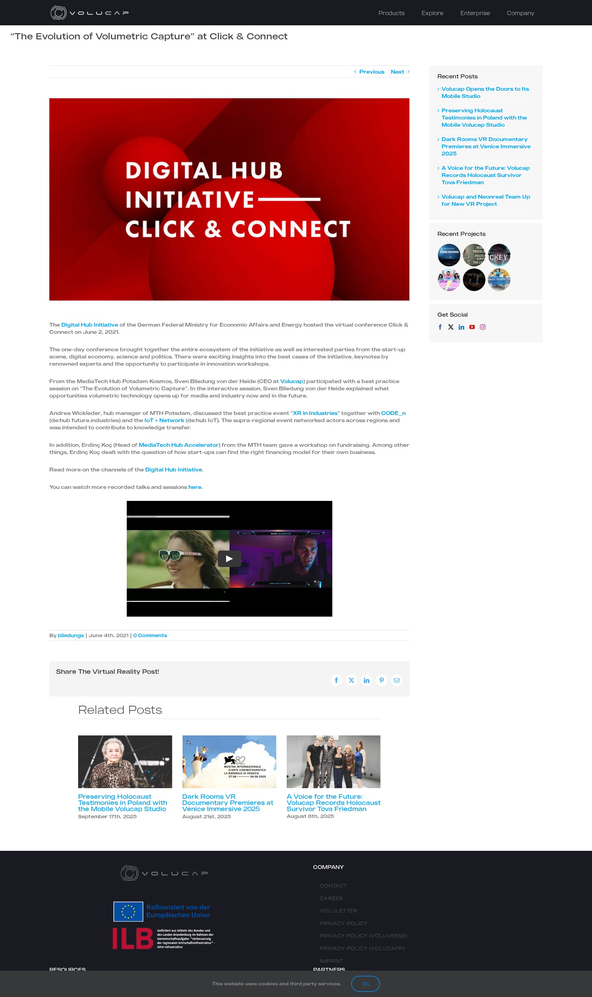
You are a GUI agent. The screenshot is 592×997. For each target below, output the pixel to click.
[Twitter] (451, 327)
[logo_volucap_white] (90, 7)
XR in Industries (315, 413)
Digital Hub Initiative (89, 324)
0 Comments (150, 635)
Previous (371, 71)
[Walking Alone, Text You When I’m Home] (474, 279)
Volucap (291, 381)
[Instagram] (482, 327)
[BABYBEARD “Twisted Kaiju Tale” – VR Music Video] (449, 279)
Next (397, 71)
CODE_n (393, 413)
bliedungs (71, 635)
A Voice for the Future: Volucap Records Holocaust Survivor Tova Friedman (229, 802)
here (194, 487)
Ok (365, 984)
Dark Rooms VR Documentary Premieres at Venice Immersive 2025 (123, 802)
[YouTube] (472, 327)
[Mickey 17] (499, 255)
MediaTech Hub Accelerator (179, 445)
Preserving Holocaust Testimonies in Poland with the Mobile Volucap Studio (484, 117)
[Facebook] (440, 327)
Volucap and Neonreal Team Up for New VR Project (334, 799)
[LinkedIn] (461, 327)
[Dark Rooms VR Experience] (449, 255)
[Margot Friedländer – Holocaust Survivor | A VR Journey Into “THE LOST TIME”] (474, 255)
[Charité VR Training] (499, 279)
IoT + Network (164, 420)
